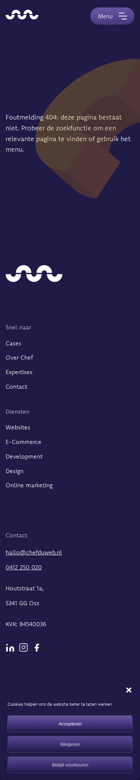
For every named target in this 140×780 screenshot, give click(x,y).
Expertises (19, 372)
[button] (129, 690)
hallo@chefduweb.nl (34, 552)
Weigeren (70, 744)
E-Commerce (23, 441)
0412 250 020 (24, 567)
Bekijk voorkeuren (70, 765)
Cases (13, 343)
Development (24, 456)
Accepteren (70, 724)
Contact (16, 386)
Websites (18, 427)
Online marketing (29, 485)
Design (15, 471)
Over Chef (19, 357)
